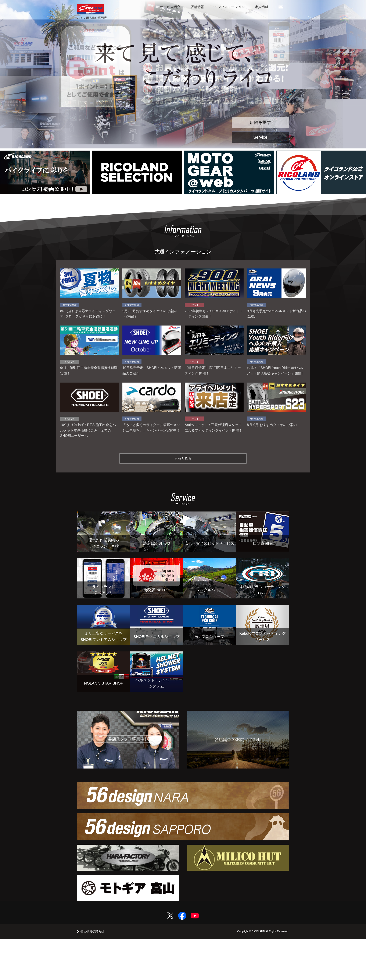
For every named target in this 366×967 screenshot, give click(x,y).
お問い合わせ (281, 8)
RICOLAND (90, 9)
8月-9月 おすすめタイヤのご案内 (272, 425)
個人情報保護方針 (92, 931)
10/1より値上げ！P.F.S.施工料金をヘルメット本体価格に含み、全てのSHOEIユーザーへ (88, 430)
